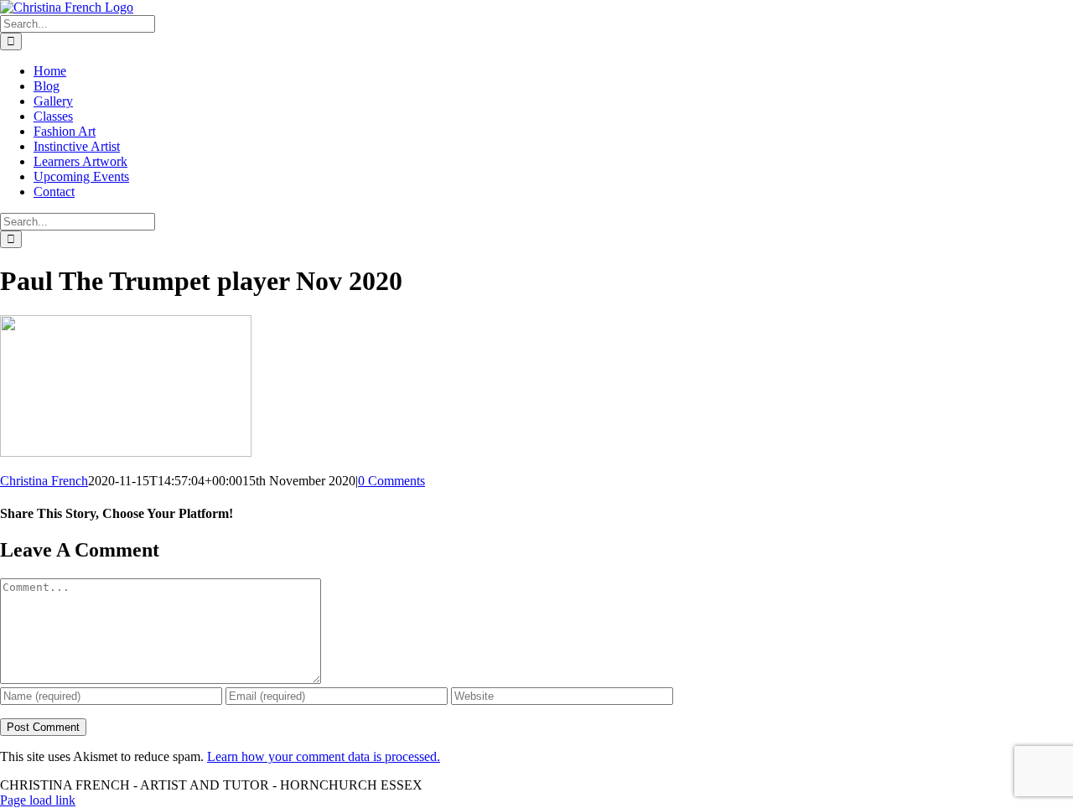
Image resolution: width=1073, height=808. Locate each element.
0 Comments (391, 481)
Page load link (37, 800)
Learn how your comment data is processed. (323, 756)
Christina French (44, 481)
